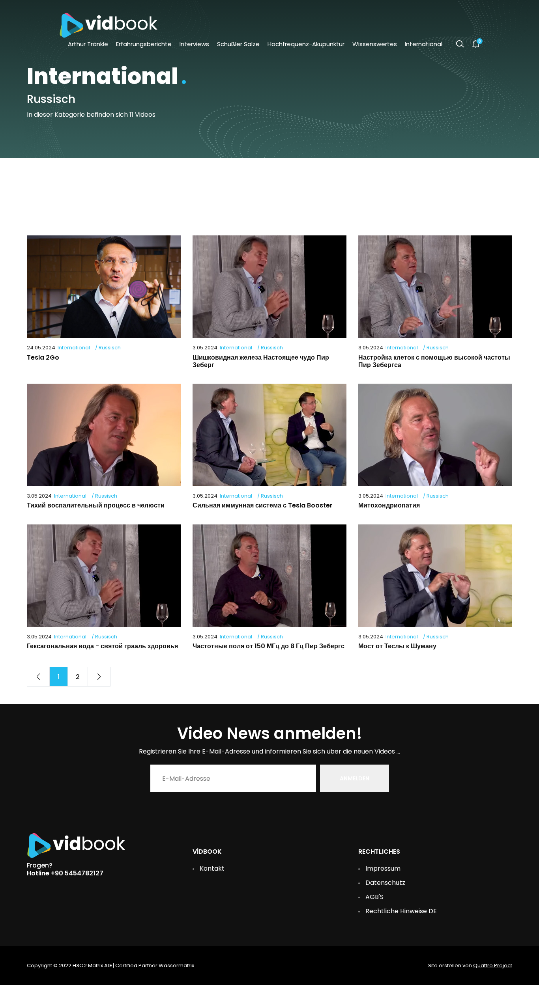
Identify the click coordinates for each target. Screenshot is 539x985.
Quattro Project (492, 965)
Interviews (194, 44)
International (423, 44)
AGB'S (374, 896)
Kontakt (212, 868)
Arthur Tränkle (88, 44)
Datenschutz (385, 882)
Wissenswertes (374, 44)
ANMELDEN (354, 778)
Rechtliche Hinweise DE (401, 911)
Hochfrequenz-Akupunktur (306, 44)
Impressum (383, 868)
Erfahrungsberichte (144, 44)
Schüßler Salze (238, 44)
